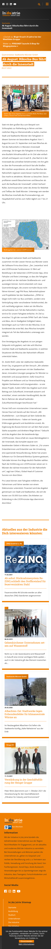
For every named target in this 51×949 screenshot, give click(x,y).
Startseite (6, 23)
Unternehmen (14, 918)
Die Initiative (13, 926)
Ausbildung (13, 911)
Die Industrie (13, 922)
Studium (11, 915)
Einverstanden (26, 941)
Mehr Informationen (26, 944)
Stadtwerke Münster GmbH (26, 54)
